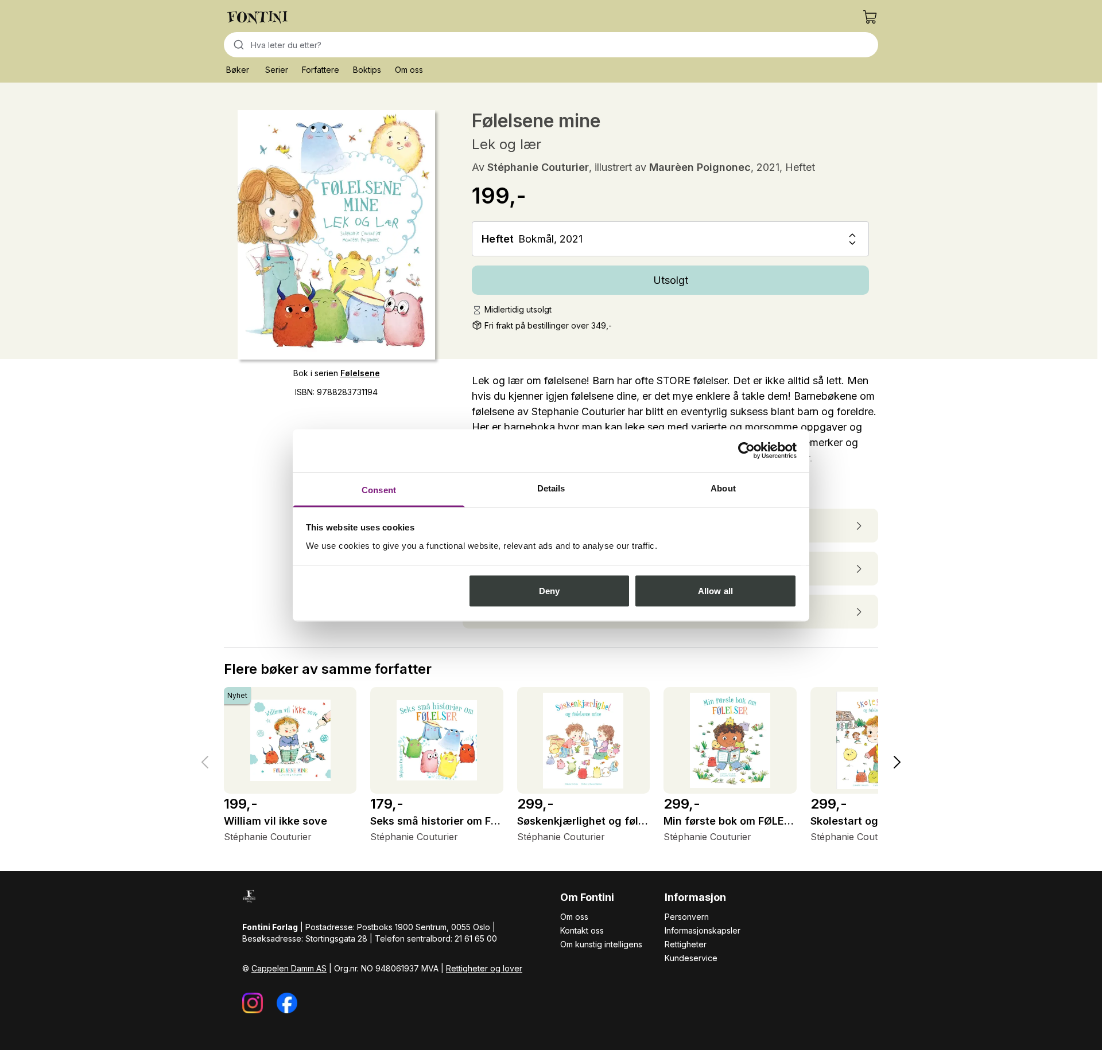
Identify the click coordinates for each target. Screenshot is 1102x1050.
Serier (276, 70)
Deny (549, 591)
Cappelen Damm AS (289, 968)
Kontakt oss (582, 930)
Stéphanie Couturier (538, 167)
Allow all (715, 591)
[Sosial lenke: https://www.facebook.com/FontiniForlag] (287, 1003)
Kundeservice (691, 958)
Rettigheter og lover (484, 968)
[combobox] (551, 44)
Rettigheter (686, 944)
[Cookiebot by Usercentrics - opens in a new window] (746, 450)
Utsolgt (670, 280)
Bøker (237, 70)
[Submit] (237, 44)
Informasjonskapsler (702, 930)
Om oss (409, 70)
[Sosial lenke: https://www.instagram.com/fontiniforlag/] (252, 1003)
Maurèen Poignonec (700, 167)
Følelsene (360, 373)
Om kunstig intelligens (601, 944)
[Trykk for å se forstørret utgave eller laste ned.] (336, 235)
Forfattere (320, 70)
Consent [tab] (379, 489)
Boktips (367, 70)
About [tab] (723, 488)
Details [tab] (551, 488)
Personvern (687, 917)
